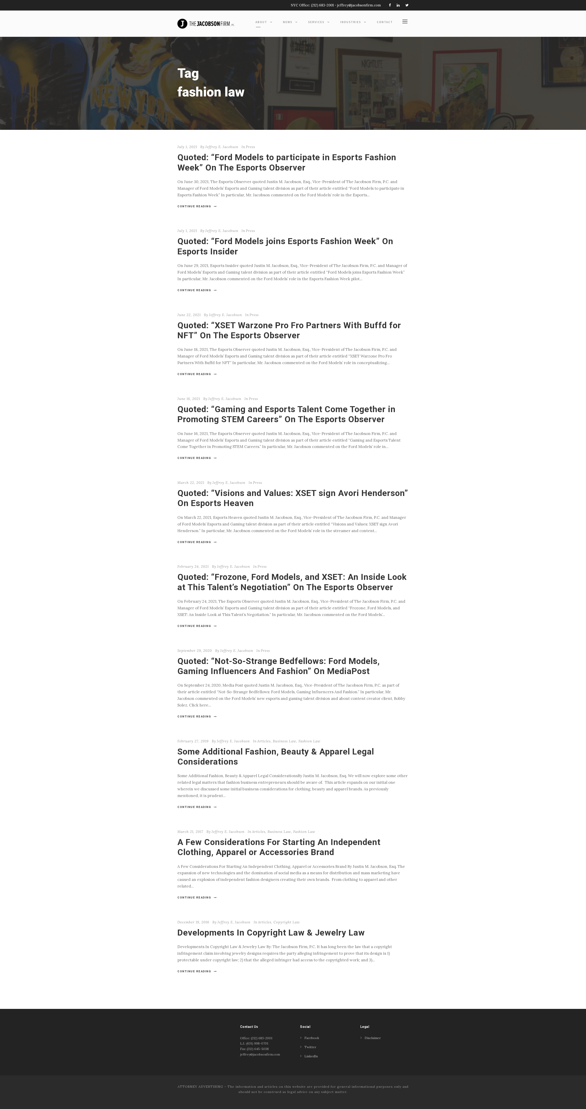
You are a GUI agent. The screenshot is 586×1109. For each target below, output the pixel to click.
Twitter (310, 1047)
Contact (385, 22)
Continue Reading (194, 206)
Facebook (311, 1038)
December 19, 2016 (193, 922)
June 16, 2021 (188, 399)
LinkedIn (311, 1056)
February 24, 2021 (193, 566)
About (261, 22)
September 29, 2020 (194, 650)
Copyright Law (287, 922)
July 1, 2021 (187, 147)
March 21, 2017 (190, 831)
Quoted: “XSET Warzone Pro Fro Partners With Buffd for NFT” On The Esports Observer (289, 330)
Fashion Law (309, 741)
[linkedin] (398, 5)
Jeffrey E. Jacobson (221, 147)
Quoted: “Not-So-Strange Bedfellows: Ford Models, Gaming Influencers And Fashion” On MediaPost (278, 666)
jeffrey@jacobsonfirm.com (359, 5)
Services (316, 22)
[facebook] (390, 5)
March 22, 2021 (190, 482)
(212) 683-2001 (322, 5)
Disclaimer (373, 1038)
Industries (350, 22)
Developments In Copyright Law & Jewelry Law (271, 933)
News (287, 22)
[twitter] (407, 5)
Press (250, 147)
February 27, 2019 (193, 741)
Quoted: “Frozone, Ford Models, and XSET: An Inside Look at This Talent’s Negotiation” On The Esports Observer (292, 582)
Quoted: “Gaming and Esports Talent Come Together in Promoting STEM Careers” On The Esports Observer (286, 414)
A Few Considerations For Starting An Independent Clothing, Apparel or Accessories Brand (278, 847)
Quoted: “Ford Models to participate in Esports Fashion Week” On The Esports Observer (286, 162)
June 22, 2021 (189, 315)
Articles (264, 741)
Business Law (284, 741)
